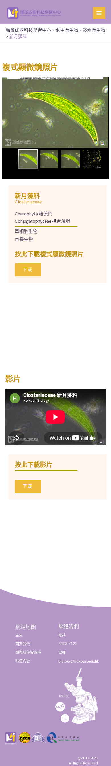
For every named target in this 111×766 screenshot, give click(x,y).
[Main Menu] (99, 13)
